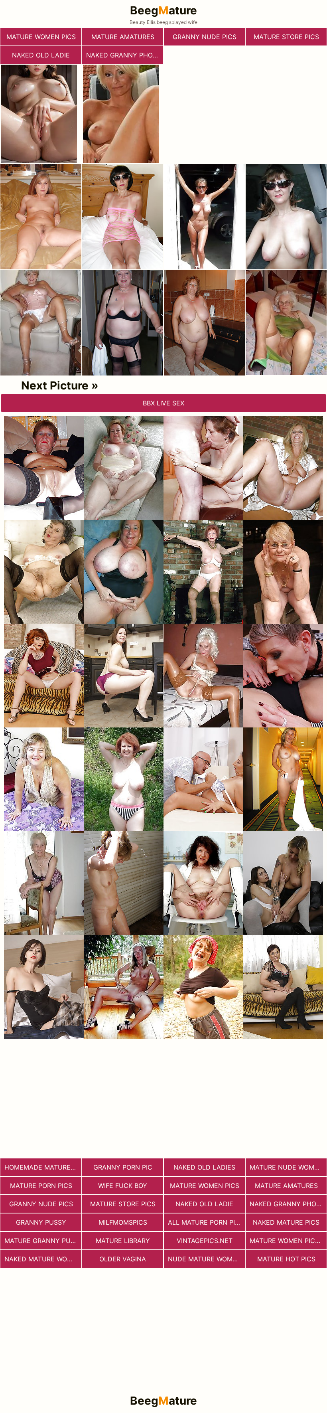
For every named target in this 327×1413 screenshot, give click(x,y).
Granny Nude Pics (204, 37)
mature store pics (286, 37)
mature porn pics (41, 1186)
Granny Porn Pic (122, 1167)
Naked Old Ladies (204, 1167)
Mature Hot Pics (286, 1259)
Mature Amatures (122, 37)
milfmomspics (122, 1222)
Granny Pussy (41, 1222)
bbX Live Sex (163, 403)
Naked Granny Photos (124, 55)
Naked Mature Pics (286, 1222)
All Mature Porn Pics (206, 1222)
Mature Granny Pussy (42, 1241)
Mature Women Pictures (288, 1241)
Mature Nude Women (286, 1167)
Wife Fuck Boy (122, 1186)
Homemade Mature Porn (42, 1167)
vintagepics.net (204, 1241)
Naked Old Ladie (41, 55)
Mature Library (123, 1241)
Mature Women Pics (41, 37)
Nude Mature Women (204, 1259)
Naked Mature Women (42, 1259)
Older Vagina (122, 1259)
